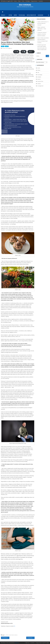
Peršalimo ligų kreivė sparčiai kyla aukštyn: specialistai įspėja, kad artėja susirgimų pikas (6, 637)
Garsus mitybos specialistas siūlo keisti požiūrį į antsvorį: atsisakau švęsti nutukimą (43, 40)
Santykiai (39, 77)
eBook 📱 (31, 51)
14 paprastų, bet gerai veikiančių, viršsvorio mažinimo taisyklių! (31, 637)
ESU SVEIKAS (25, 4)
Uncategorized (40, 85)
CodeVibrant (17, 642)
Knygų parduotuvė (34, 1)
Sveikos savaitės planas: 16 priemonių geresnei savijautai (42, 23)
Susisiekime (41, 1)
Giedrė (11, 48)
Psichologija (28, 1)
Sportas (7, 46)
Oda (38, 72)
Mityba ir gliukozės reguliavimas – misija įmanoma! (41, 29)
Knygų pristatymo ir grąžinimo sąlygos (42, 642)
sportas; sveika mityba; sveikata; (11, 634)
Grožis (23, 1)
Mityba (19, 1)
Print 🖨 (16, 51)
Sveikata (15, 1)
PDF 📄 (23, 51)
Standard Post (40, 81)
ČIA (14, 626)
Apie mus (27, 642)
